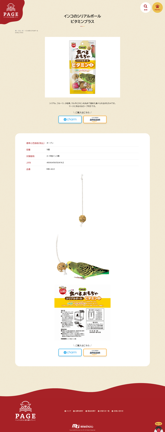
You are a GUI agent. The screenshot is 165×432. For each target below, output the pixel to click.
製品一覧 (20, 30)
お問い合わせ (118, 411)
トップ (69, 411)
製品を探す (92, 411)
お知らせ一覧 (104, 411)
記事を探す (79, 411)
